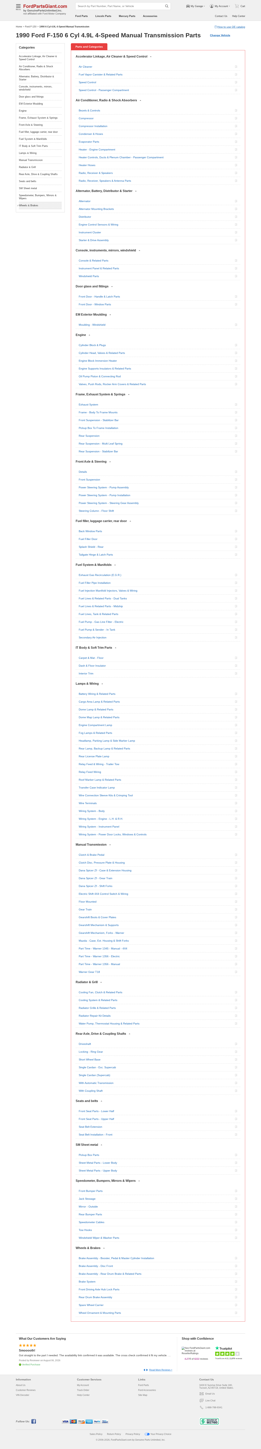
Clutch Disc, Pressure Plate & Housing (102, 862)
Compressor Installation (93, 126)
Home (19, 26)
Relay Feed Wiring (90, 771)
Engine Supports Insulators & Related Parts (105, 368)
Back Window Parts (90, 531)
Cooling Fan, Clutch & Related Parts (100, 992)
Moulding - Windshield (92, 324)
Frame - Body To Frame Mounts (98, 412)
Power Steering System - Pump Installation (104, 495)
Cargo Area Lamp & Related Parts (99, 701)
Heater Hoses (87, 165)
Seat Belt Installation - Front (95, 1134)
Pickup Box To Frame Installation (98, 427)
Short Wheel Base (90, 1059)
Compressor (86, 118)
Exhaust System (88, 404)
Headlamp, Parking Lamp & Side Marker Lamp (107, 740)
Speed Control (87, 82)
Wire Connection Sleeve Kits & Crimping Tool (106, 795)
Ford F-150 (30, 26)
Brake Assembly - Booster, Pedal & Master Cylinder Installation (116, 1258)
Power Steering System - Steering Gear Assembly (109, 503)
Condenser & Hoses (91, 133)
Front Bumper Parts (91, 1190)
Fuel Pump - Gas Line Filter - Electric (101, 621)
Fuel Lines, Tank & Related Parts (98, 614)
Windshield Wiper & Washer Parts (99, 1237)
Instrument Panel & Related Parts (99, 268)
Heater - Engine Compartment (97, 149)
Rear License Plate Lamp (94, 756)
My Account (83, 1385)
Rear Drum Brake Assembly (95, 1297)
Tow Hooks (85, 1229)
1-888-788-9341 (213, 1407)
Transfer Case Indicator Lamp (97, 787)
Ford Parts (81, 16)
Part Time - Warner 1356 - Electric (99, 956)
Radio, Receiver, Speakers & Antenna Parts (105, 180)
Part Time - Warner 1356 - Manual (99, 964)
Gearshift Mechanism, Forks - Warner (101, 932)
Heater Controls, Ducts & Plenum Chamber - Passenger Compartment (121, 157)
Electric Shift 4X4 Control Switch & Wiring (103, 893)
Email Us (210, 1393)
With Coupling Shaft (91, 1090)
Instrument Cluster (90, 232)
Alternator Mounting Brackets (96, 208)
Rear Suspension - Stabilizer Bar (98, 451)
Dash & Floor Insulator (92, 665)
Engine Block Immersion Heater (98, 360)
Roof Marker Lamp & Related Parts (100, 779)
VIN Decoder (22, 1395)
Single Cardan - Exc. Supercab (97, 1067)
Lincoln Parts (103, 16)
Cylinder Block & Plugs (92, 345)
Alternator (85, 201)
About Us (20, 1385)
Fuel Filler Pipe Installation (95, 582)
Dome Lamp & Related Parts (96, 709)
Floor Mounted (87, 901)
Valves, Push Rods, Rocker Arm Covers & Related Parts (112, 384)
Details (83, 471)
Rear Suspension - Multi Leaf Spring (100, 443)
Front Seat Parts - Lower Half (96, 1111)
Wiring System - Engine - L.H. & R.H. (101, 818)
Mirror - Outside (88, 1206)
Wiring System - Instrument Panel (99, 826)
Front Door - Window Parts (95, 304)
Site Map (142, 1395)
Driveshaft (85, 1043)
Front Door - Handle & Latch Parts (99, 296)
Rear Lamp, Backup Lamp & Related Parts (104, 748)
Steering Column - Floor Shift (96, 510)
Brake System (87, 1281)
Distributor (85, 216)
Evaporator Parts (89, 141)
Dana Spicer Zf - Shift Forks (95, 886)
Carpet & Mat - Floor (91, 657)
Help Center (238, 16)
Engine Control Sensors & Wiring (98, 224)
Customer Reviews (26, 1390)
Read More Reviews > (160, 1370)
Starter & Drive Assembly (94, 240)
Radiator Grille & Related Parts (97, 1007)
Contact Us (221, 16)
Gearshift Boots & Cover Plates (97, 917)
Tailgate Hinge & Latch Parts (96, 554)
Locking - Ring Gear (91, 1051)
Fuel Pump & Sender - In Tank (97, 629)
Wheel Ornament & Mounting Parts (100, 1312)
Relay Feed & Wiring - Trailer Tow (99, 764)
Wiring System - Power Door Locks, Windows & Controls (113, 834)
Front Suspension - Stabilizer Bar (99, 420)
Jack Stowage (87, 1198)
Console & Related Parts (93, 260)
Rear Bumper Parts (90, 1214)
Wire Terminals (88, 803)
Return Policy (114, 1434)
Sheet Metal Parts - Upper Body (98, 1170)
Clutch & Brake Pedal (91, 854)
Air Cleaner (85, 66)
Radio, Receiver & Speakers (96, 172)
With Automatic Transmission (96, 1082)
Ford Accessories (147, 1390)
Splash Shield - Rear (91, 546)
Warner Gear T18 (89, 971)
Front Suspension (89, 479)
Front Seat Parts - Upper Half (96, 1118)
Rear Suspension (89, 435)
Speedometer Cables (91, 1222)
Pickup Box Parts (89, 1154)
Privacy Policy (133, 1434)
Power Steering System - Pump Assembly (104, 487)
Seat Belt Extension (90, 1126)
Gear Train (85, 909)
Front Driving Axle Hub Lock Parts (99, 1289)
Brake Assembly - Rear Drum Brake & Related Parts (110, 1273)
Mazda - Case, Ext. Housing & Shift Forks (104, 940)
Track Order (83, 1390)
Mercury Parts (127, 16)
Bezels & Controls (89, 110)
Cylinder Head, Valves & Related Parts (102, 352)
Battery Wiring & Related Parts (97, 693)
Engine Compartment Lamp (95, 725)
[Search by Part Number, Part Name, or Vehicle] (167, 6)
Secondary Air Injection (92, 637)
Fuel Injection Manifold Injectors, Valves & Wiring (108, 590)
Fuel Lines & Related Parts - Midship (101, 606)
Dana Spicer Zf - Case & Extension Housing (105, 870)
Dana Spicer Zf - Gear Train (95, 878)
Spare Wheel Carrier (91, 1305)
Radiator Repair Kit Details (95, 1015)
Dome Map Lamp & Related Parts (99, 717)
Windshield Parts (89, 276)
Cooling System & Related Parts (98, 1000)
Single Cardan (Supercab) (94, 1075)
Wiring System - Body (92, 810)
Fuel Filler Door (88, 539)
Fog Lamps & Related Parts (95, 732)
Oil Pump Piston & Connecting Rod (100, 376)
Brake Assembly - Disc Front (96, 1265)
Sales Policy (96, 1434)
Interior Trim (86, 673)
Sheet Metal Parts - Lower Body (98, 1162)
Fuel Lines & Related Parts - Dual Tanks (103, 598)
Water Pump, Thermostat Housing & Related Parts (109, 1023)
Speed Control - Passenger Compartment (104, 90)
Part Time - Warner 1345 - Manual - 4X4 (103, 948)
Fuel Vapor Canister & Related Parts (100, 74)
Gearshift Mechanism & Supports (99, 925)
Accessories (150, 16)
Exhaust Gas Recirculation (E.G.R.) (100, 575)
